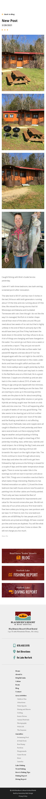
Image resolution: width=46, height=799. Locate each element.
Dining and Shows (24, 709)
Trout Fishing (20, 769)
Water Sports (22, 706)
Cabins (18, 681)
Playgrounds (21, 751)
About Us (18, 675)
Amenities (19, 734)
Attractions (21, 703)
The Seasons (21, 730)
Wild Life (20, 727)
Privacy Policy (23, 796)
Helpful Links (20, 678)
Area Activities (20, 696)
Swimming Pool (23, 737)
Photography (22, 723)
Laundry (20, 762)
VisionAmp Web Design (25, 793)
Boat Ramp (21, 744)
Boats (17, 685)
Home (17, 671)
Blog (17, 688)
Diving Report (20, 779)
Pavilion (20, 748)
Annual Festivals (23, 720)
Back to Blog (9, 14)
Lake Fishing (20, 766)
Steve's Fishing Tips (22, 772)
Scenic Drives (22, 716)
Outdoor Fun (21, 699)
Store (19, 758)
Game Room (21, 755)
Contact (18, 692)
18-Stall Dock (21, 741)
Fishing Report (21, 776)
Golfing (20, 713)
